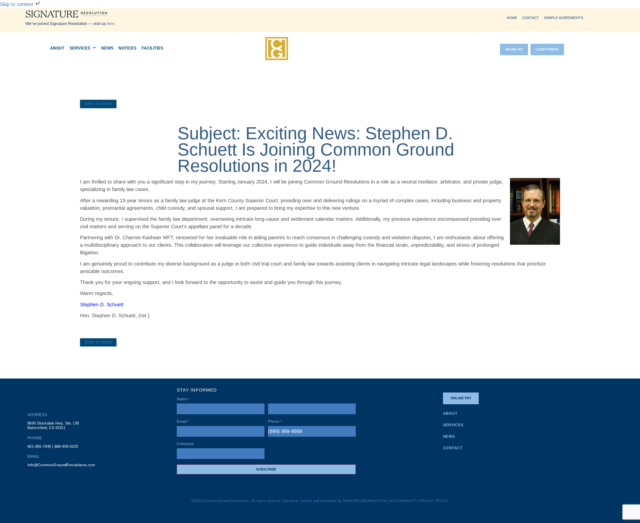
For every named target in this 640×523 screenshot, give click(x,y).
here (110, 24)
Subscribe (266, 469)
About (57, 48)
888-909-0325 (66, 446)
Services (80, 48)
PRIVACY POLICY (434, 501)
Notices (127, 48)
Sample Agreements (563, 18)
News (107, 48)
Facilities (152, 48)
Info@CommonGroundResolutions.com (61, 465)
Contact (530, 18)
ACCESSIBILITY (403, 501)
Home (512, 18)
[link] (98, 104)
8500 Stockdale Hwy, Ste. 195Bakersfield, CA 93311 (53, 425)
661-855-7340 (39, 446)
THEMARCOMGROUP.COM (364, 501)
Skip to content (17, 4)
